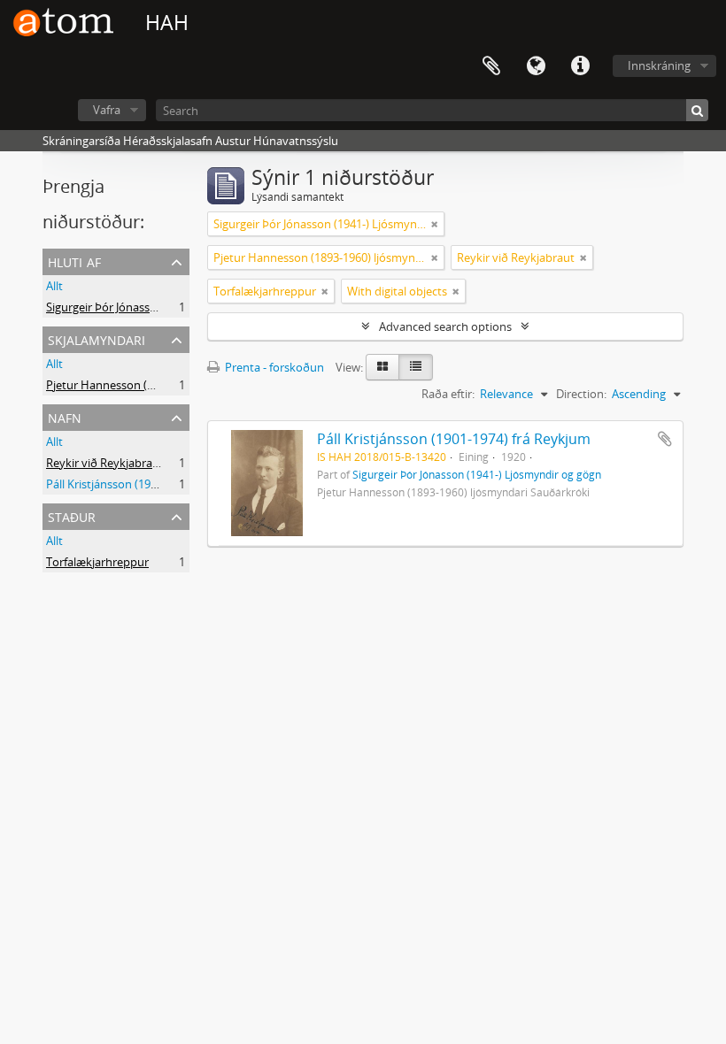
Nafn (64, 416)
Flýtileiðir (580, 66)
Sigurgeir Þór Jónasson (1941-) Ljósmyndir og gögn (476, 474)
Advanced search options (445, 326)
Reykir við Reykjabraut (105, 463)
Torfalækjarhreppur (97, 562)
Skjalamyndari (96, 338)
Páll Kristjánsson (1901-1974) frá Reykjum (454, 439)
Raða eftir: (448, 394)
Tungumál (536, 66)
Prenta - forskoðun (273, 367)
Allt (54, 286)
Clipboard (491, 66)
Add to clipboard (665, 439)
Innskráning (659, 65)
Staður (72, 515)
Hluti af (74, 261)
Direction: (581, 394)
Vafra (106, 110)
